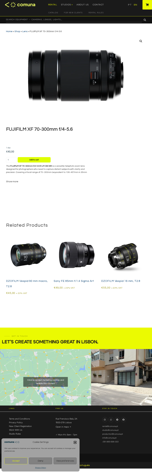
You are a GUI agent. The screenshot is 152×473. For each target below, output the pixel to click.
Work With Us (15, 430)
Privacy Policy (40, 468)
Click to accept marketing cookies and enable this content (45, 382)
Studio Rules (15, 434)
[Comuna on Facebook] (123, 419)
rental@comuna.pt (110, 426)
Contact (98, 5)
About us (82, 5)
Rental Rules (96, 13)
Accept (16, 461)
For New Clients (73, 13)
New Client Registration (20, 426)
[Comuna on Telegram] (117, 419)
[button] (75, 442)
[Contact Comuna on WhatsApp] (111, 419)
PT (130, 5)
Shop (17, 31)
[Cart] (147, 5)
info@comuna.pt (109, 438)
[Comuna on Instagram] (104, 419)
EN (135, 5)
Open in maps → (63, 427)
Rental (52, 5)
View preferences (65, 461)
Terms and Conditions (19, 419)
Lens (25, 31)
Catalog (53, 13)
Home (9, 31)
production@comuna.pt (112, 434)
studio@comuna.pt (110, 430)
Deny (40, 461)
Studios (66, 5)
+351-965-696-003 (110, 442)
